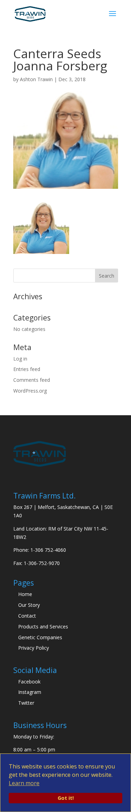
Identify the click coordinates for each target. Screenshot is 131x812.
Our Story (29, 605)
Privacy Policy (33, 647)
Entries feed (26, 369)
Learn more (24, 783)
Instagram (29, 692)
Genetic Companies (40, 637)
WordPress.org (30, 390)
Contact (27, 615)
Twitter (26, 702)
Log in (20, 358)
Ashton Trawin (36, 79)
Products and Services (43, 626)
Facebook (29, 681)
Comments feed (31, 380)
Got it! (66, 798)
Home (25, 594)
